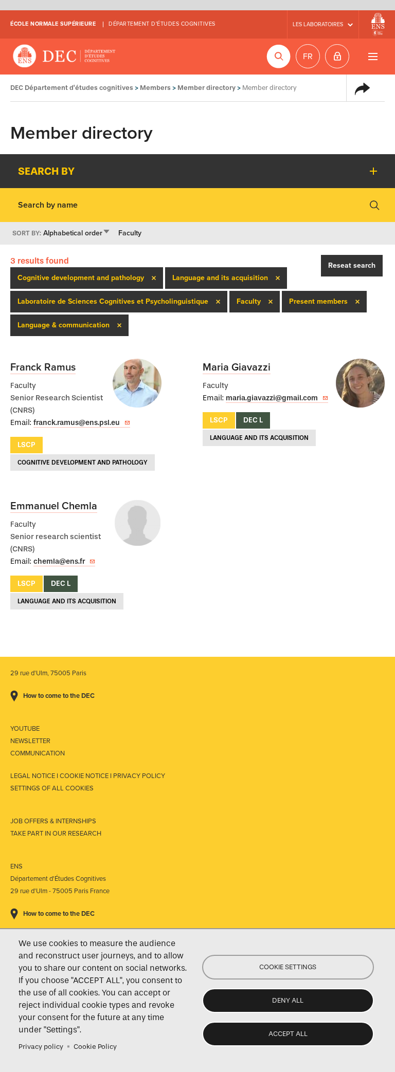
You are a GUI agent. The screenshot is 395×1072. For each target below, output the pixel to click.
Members (155, 87)
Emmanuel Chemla (53, 506)
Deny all (287, 1000)
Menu (373, 56)
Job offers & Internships (53, 821)
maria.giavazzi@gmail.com (272, 398)
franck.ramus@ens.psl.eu (76, 422)
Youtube (25, 729)
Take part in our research (55, 833)
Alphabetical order (77, 233)
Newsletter (30, 741)
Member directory (206, 87)
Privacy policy (41, 1046)
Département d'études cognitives (162, 24)
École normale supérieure (53, 24)
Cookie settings (287, 967)
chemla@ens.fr (59, 561)
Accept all (288, 1033)
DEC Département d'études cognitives (64, 57)
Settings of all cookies (52, 788)
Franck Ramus (43, 367)
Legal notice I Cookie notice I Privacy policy (87, 776)
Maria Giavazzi (237, 367)
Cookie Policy (95, 1046)
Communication (37, 753)
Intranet (337, 56)
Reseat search (351, 265)
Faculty (129, 233)
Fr (308, 56)
